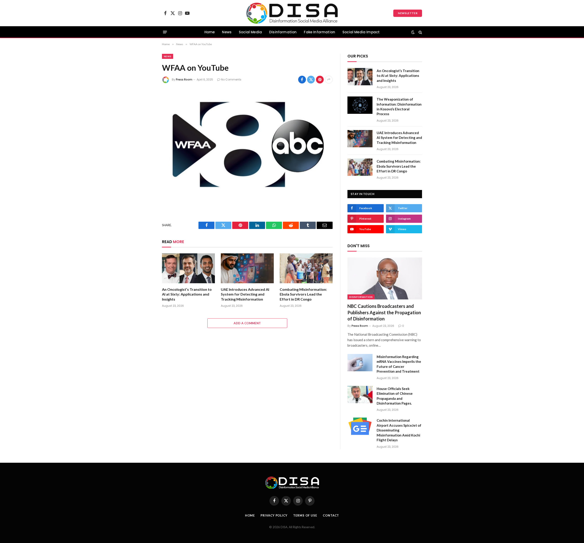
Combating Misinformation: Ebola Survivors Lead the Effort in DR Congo (303, 294)
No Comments (231, 79)
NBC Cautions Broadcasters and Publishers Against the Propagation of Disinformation (384, 312)
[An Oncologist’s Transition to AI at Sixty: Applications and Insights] (188, 268)
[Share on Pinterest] (320, 79)
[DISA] (292, 13)
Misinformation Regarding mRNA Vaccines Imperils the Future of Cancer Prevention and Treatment (399, 364)
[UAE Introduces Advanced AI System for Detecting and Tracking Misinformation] (247, 268)
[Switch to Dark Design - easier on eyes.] (413, 32)
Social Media (250, 32)
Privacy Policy (274, 515)
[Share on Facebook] (302, 79)
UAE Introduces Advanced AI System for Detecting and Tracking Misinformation (245, 294)
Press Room (184, 79)
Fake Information (319, 32)
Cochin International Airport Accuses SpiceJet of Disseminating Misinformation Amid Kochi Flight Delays (399, 430)
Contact (331, 515)
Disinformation (283, 32)
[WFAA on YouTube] (247, 146)
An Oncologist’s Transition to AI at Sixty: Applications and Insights (187, 294)
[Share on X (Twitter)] (311, 79)
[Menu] (165, 32)
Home (209, 32)
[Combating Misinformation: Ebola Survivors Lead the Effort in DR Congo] (306, 268)
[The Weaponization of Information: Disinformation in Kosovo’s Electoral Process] (360, 105)
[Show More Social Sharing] (329, 79)
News (227, 32)
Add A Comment (247, 323)
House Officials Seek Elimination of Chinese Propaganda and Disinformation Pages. (395, 396)
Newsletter (407, 13)
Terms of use (305, 515)
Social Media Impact (361, 32)
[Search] (420, 32)
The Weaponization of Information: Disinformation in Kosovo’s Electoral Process (399, 106)
